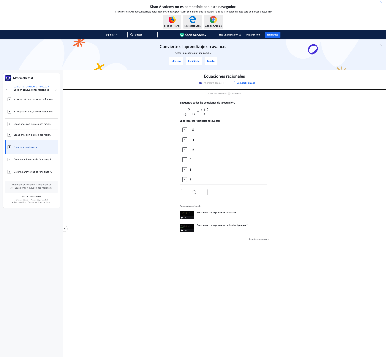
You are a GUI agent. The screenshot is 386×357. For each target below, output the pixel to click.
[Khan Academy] (193, 34)
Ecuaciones (20, 188)
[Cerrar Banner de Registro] (381, 45)
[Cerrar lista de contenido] (65, 229)
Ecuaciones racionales (25, 147)
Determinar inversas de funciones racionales (33, 172)
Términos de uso (21, 200)
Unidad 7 (44, 87)
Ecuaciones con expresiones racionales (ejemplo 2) (33, 135)
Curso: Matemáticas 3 (25, 87)
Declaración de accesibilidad (39, 202)
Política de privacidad (39, 200)
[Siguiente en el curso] (56, 90)
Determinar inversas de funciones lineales (33, 159)
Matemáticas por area (23, 184)
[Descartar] (381, 2)
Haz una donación (228, 35)
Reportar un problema (259, 239)
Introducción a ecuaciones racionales (33, 99)
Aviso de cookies (18, 202)
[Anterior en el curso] (6, 90)
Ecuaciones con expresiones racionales (33, 124)
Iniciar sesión (253, 35)
